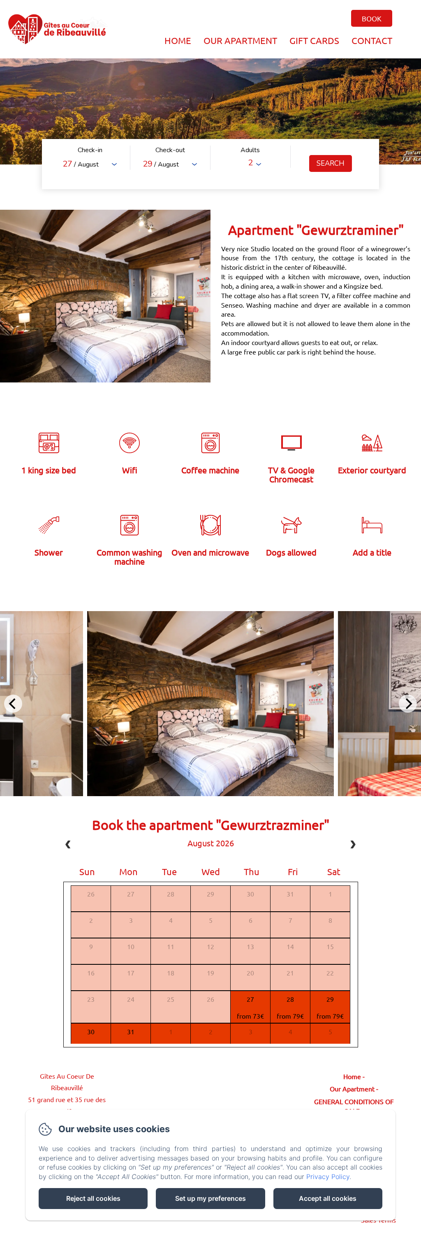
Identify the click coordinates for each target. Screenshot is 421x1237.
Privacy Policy (327, 1176)
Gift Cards (314, 40)
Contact (372, 40)
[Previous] (13, 704)
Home (177, 40)
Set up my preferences (210, 1198)
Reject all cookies (93, 1198)
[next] (353, 845)
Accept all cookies (327, 1198)
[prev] (68, 845)
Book (372, 18)
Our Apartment (240, 40)
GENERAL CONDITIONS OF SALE (354, 1106)
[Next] (408, 704)
